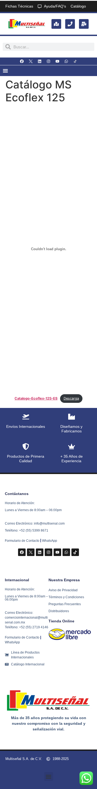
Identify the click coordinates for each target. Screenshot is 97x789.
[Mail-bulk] (84, 24)
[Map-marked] (56, 24)
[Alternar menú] (5, 70)
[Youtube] (57, 61)
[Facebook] (22, 61)
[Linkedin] (39, 61)
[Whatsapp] (66, 61)
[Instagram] (48, 61)
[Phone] (70, 24)
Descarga (71, 398)
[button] (48, 776)
